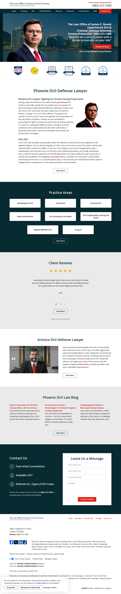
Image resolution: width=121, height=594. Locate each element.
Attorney (24, 11)
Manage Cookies (51, 559)
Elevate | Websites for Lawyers (96, 588)
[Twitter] (16, 542)
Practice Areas (60, 192)
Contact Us (105, 11)
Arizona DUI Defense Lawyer (60, 339)
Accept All (11, 587)
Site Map (99, 518)
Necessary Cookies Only (30, 587)
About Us (59, 11)
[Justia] (25, 542)
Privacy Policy (88, 518)
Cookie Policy (38, 559)
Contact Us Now (102, 47)
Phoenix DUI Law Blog (60, 397)
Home (14, 11)
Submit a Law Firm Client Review (60, 319)
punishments (63, 102)
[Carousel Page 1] (56, 304)
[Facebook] (12, 542)
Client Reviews (84, 11)
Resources (70, 11)
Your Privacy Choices (22, 559)
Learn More (60, 170)
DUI (33, 11)
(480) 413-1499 (101, 5)
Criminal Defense (45, 11)
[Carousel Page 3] (65, 304)
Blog (95, 11)
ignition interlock (51, 157)
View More (60, 241)
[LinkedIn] (20, 542)
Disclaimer (78, 518)
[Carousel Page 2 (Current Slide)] (60, 304)
